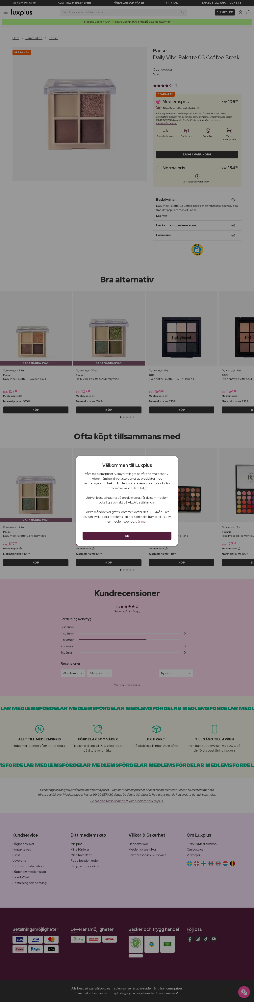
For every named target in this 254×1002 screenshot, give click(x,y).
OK (127, 535)
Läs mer (141, 521)
